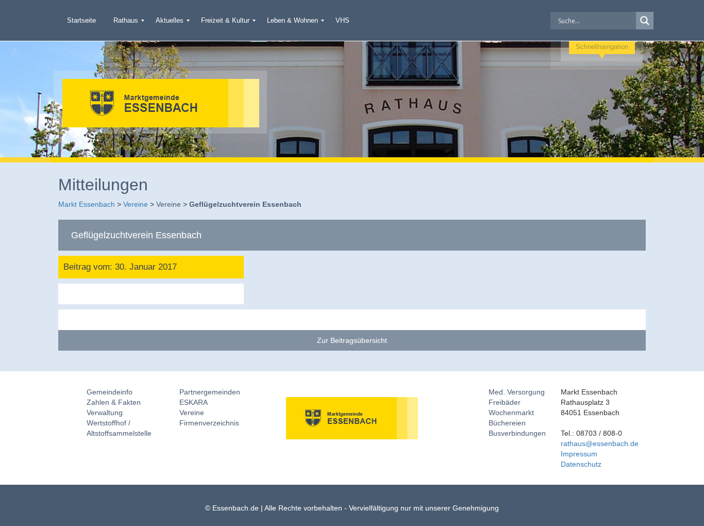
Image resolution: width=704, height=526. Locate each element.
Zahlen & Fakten (114, 402)
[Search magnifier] (644, 20)
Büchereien (507, 423)
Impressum (579, 454)
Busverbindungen (517, 433)
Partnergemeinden (209, 392)
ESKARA (193, 402)
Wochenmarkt (511, 412)
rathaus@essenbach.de (600, 443)
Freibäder (505, 402)
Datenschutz (581, 464)
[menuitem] (81, 20)
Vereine (191, 412)
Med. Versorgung (517, 392)
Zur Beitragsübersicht (352, 340)
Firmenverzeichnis (209, 423)
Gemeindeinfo (109, 392)
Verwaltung (105, 412)
